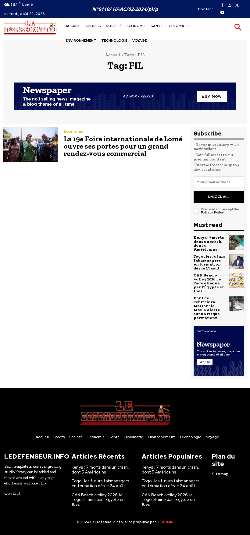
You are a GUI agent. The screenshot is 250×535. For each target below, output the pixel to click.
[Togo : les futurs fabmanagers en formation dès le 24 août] (236, 261)
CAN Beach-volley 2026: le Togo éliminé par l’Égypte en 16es (209, 283)
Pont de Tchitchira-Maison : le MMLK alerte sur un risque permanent (207, 308)
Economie (74, 131)
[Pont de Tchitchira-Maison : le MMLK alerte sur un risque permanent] (236, 303)
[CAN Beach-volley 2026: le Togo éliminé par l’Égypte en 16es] (236, 280)
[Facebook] (222, 5)
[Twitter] (237, 5)
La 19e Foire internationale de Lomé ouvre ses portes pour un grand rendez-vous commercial (123, 146)
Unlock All (219, 197)
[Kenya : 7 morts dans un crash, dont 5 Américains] (236, 243)
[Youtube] (222, 12)
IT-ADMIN (164, 522)
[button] (238, 28)
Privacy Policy (212, 212)
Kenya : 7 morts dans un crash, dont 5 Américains (209, 243)
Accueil (112, 55)
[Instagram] (229, 5)
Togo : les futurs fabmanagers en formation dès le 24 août (209, 262)
